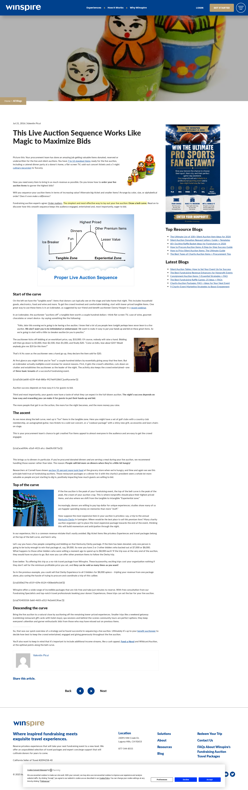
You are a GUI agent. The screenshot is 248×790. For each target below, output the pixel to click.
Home (7, 101)
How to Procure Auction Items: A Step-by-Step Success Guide (201, 247)
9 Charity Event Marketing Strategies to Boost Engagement (199, 286)
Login (199, 8)
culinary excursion (22, 167)
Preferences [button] (44, 781)
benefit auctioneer (146, 631)
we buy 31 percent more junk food (66, 470)
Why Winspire (138, 8)
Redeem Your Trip (209, 733)
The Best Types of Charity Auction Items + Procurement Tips (200, 254)
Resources (164, 747)
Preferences (162, 780)
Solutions (164, 733)
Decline (186, 780)
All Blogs (17, 101)
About (161, 740)
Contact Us (205, 740)
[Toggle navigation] (241, 8)
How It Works (116, 8)
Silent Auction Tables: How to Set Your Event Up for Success (200, 269)
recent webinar (138, 307)
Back (68, 691)
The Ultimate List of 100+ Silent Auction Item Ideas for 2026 (200, 236)
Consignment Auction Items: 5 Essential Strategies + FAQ (199, 276)
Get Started (222, 8)
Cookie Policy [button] (104, 778)
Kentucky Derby (66, 519)
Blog (160, 753)
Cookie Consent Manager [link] (37, 770)
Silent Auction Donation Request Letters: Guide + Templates (200, 240)
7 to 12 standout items (79, 161)
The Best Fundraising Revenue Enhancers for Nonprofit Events (201, 272)
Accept (210, 780)
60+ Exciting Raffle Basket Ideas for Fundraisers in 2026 (198, 243)
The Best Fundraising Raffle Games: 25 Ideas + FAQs (196, 279)
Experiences (94, 8)
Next (103, 691)
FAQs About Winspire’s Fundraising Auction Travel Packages (213, 751)
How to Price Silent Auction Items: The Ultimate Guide (197, 250)
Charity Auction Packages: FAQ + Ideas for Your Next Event (200, 283)
